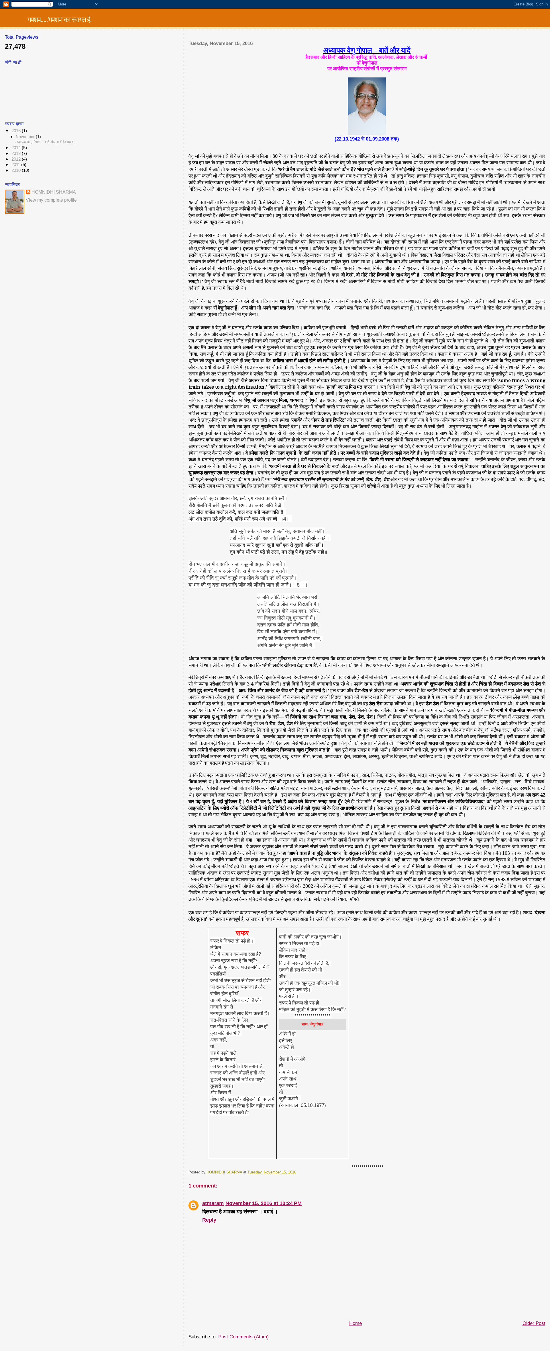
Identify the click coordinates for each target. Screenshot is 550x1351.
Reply (209, 1220)
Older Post (533, 1323)
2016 (16, 131)
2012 (16, 159)
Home (355, 1323)
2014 (16, 147)
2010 (16, 170)
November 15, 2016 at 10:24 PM (263, 1203)
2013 (16, 153)
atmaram (213, 1203)
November (26, 136)
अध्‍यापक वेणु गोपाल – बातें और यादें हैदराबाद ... (46, 142)
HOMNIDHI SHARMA (54, 192)
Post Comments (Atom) (243, 1336)
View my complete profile (51, 200)
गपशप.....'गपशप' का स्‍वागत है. (59, 20)
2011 (16, 164)
